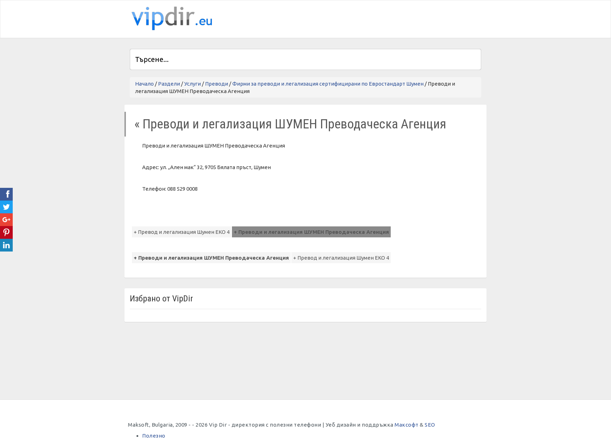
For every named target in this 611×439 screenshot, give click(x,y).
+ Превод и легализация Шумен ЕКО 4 (181, 232)
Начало (144, 84)
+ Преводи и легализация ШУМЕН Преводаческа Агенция (311, 232)
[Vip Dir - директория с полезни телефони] (170, 18)
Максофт (407, 425)
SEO (430, 425)
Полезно (153, 436)
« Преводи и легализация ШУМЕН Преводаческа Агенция (290, 124)
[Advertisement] (398, 18)
